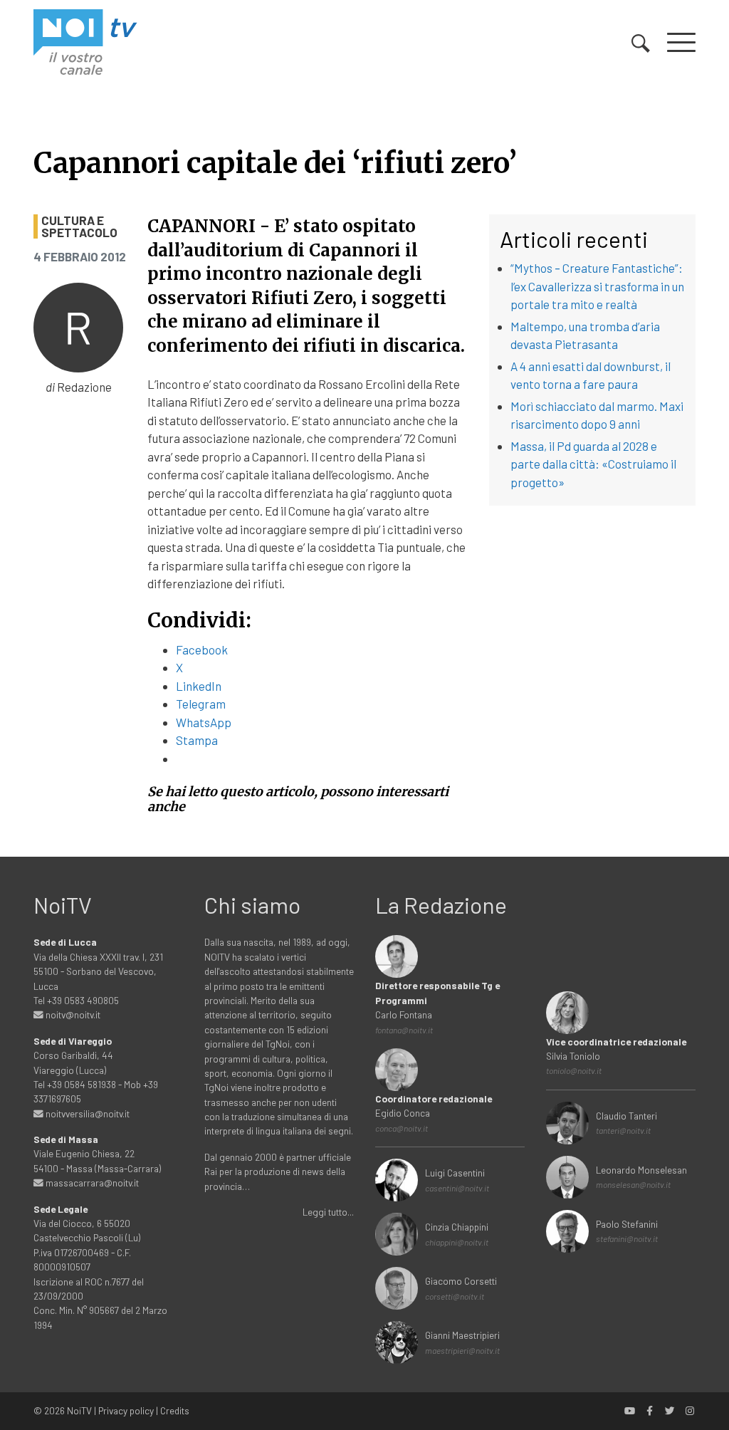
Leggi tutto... (328, 1212)
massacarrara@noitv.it (91, 1182)
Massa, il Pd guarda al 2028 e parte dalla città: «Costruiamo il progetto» (593, 464)
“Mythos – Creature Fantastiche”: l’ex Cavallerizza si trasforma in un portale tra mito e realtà (597, 286)
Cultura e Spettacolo (79, 226)
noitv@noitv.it (71, 1014)
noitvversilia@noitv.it (86, 1113)
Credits (174, 1410)
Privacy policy (126, 1410)
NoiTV (79, 1410)
